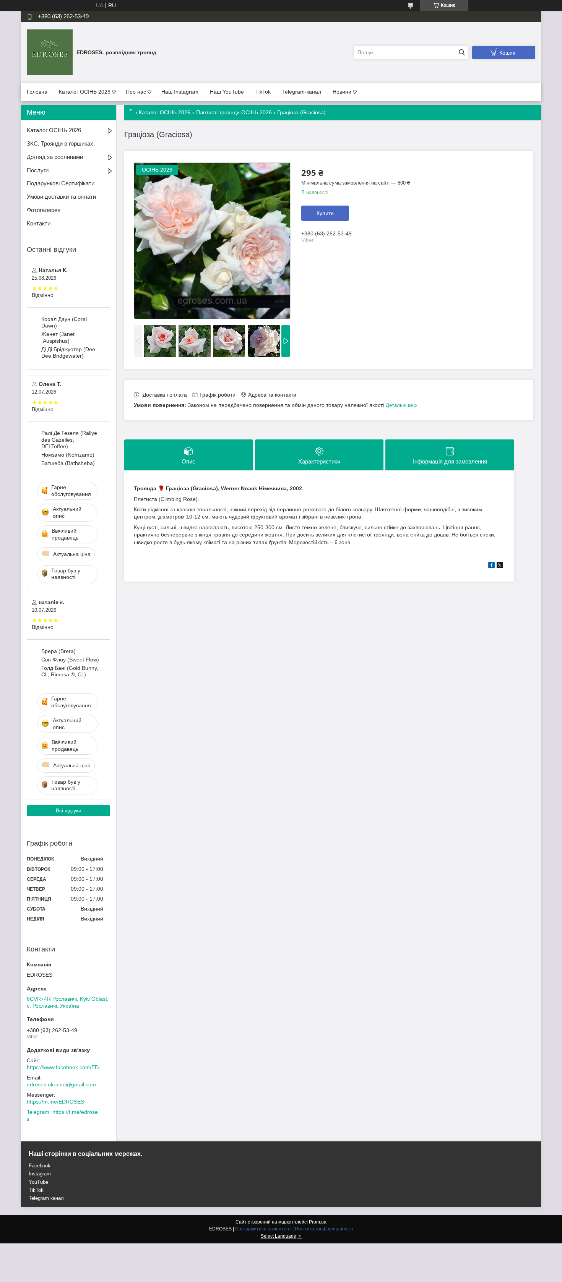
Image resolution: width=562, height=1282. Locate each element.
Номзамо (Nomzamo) (67, 455)
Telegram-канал (301, 92)
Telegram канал (46, 1198)
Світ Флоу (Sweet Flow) (70, 659)
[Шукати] (461, 52)
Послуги (38, 170)
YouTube (38, 1182)
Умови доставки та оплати (61, 196)
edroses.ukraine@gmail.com (61, 1084)
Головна (37, 92)
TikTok (263, 92)
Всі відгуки (68, 810)
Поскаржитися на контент (263, 1229)
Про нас (136, 92)
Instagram (40, 1174)
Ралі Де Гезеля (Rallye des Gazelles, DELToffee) (69, 439)
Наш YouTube (227, 92)
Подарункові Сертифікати (60, 183)
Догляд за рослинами (55, 157)
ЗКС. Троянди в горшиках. (61, 143)
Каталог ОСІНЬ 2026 (84, 92)
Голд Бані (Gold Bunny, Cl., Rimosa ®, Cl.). (69, 671)
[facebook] (491, 566)
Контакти (38, 223)
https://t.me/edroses (62, 1115)
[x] (500, 566)
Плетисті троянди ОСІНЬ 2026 (234, 112)
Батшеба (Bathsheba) (68, 463)
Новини (342, 92)
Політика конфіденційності (324, 1229)
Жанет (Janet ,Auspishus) (58, 337)
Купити (325, 213)
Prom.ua (317, 1222)
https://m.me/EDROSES (55, 1102)
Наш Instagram (179, 92)
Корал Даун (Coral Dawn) (64, 322)
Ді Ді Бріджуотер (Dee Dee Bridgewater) (68, 352)
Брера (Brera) (58, 651)
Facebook (39, 1166)
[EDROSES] (50, 52)
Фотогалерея (43, 210)
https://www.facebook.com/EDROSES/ (73, 1067)
